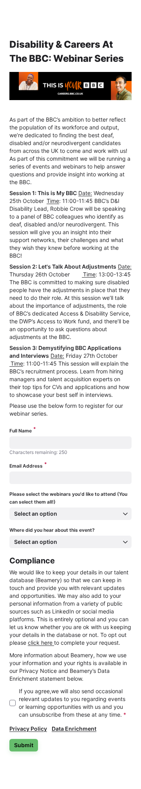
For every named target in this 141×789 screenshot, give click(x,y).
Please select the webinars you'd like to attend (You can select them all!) (68, 498)
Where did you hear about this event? (52, 530)
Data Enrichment (74, 728)
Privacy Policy (28, 728)
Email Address (28, 465)
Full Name (22, 430)
